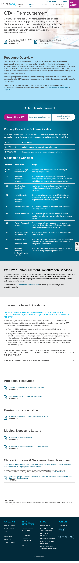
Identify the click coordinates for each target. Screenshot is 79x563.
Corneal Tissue (53, 88)
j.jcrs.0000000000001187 (58, 472)
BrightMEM (8, 90)
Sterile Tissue (31, 5)
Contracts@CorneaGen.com (59, 504)
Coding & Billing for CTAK (16, 117)
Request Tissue (9, 542)
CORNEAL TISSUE (20, 5)
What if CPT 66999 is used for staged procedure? (26, 361)
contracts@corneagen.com (29, 285)
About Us (63, 5)
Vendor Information (47, 538)
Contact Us (63, 2)
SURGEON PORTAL (51, 2)
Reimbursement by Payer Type (39, 117)
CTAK (41, 4)
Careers (25, 545)
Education (56, 4)
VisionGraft (64, 88)
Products (48, 4)
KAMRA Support (28, 543)
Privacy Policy (45, 526)
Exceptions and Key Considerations (63, 117)
